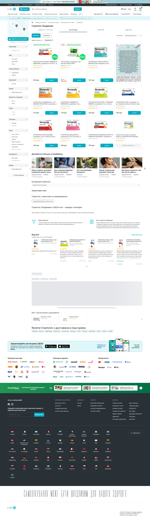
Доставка (36, 35)
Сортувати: (119, 35)
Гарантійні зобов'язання (97, 403)
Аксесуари (132, 416)
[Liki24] (12, 507)
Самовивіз (46, 35)
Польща (84, 331)
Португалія (57, 331)
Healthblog (139, 4)
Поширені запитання (40, 4)
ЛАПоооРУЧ (132, 408)
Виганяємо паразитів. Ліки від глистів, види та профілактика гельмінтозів (132, 171)
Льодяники (48, 40)
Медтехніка (74, 14)
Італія (98, 331)
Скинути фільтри (19, 175)
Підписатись (39, 414)
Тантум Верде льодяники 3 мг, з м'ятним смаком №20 (71, 62)
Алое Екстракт (74, 317)
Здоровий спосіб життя (135, 414)
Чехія (78, 331)
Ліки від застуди (53, 22)
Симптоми (132, 419)
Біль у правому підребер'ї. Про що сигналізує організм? (63, 171)
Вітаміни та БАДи (37, 14)
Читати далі (120, 261)
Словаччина (65, 331)
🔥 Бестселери (137, 14)
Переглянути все (137, 235)
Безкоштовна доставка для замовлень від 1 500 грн (77, 18)
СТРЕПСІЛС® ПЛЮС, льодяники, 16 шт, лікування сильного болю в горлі (128, 103)
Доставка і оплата (27, 4)
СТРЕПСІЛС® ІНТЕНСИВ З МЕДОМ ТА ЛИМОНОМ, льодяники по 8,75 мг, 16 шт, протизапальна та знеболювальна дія (45, 64)
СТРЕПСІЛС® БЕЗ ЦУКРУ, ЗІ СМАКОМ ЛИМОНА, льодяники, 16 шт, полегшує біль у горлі (100, 104)
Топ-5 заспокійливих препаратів (84, 171)
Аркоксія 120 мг (46, 317)
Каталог (10, 4)
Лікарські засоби (12, 14)
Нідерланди (48, 331)
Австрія (104, 331)
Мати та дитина (133, 403)
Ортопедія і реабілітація (119, 419)
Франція (73, 331)
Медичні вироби (63, 14)
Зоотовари (132, 411)
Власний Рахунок (112, 4)
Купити (52, 80)
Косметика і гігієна (25, 14)
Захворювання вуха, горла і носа (43, 201)
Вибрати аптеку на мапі (19, 39)
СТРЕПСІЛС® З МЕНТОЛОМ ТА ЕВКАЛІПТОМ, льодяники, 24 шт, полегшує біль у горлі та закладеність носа (100, 64)
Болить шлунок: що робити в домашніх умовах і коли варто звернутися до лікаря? (41, 171)
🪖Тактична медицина (112, 14)
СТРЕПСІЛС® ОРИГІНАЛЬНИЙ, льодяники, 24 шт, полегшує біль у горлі (44, 136)
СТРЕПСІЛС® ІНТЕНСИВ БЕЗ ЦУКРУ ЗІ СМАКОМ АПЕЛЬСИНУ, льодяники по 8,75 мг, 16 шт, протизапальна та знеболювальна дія (100, 137)
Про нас (51, 4)
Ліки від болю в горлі (67, 22)
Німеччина (92, 331)
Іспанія (110, 331)
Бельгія (41, 331)
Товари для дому (134, 405)
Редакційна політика (96, 405)
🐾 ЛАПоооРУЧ (125, 14)
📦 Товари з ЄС (98, 14)
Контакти (17, 4)
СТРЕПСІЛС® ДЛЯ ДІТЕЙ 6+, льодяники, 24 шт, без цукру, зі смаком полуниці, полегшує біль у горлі (72, 137)
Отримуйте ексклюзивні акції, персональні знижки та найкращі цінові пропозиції (25, 409)
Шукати (77, 9)
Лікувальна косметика (50, 14)
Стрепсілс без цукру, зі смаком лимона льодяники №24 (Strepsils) (127, 135)
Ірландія (34, 331)
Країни (79, 405)
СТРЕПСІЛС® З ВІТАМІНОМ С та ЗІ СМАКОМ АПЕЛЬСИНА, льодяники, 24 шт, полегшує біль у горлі (45, 104)
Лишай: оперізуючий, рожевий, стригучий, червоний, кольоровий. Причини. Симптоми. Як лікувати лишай (108, 171)
